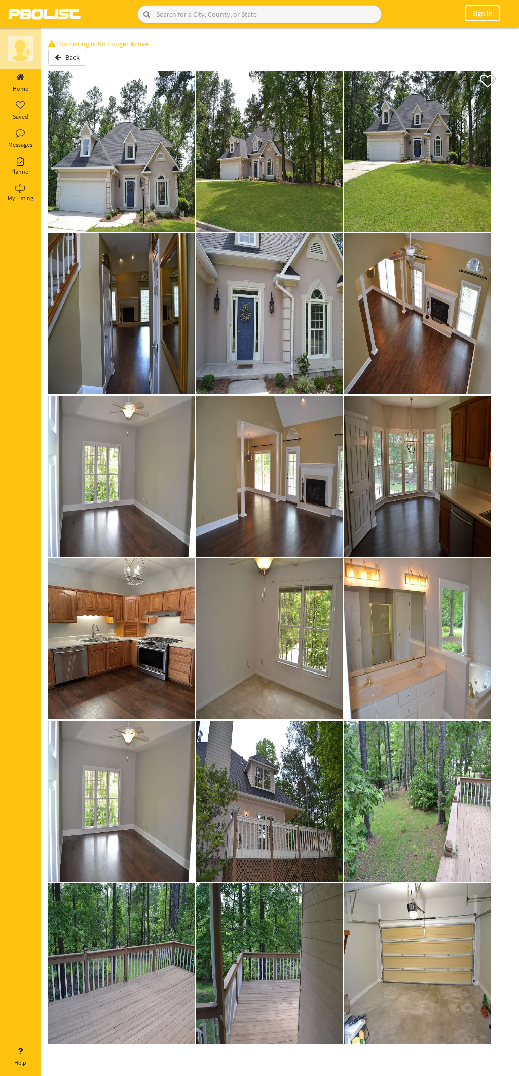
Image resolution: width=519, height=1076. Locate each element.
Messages (20, 144)
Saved (20, 116)
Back (70, 57)
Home (20, 88)
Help (20, 1062)
